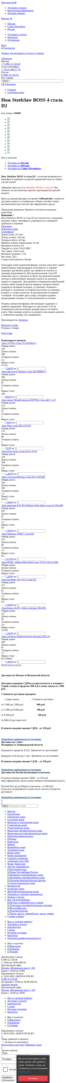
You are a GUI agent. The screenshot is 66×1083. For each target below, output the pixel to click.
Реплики (11, 839)
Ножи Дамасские (16, 864)
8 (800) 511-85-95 (10, 75)
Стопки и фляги (15, 916)
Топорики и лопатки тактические (25, 894)
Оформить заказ (33, 1045)
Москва (11, 23)
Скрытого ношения (17, 858)
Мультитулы (13, 886)
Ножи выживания (16, 855)
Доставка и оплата (17, 34)
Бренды (11, 811)
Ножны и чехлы (15, 897)
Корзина (6, 58)
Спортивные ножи (17, 825)
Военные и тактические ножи (23, 822)
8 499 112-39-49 (9, 979)
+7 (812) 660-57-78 (10, 69)
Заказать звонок (9, 984)
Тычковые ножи (15, 850)
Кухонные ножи (15, 888)
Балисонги (13, 841)
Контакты (12, 37)
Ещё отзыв (6, 333)
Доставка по (18, 163)
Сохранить (7, 1077)
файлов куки (24, 1071)
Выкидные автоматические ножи (24, 830)
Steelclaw (23, 320)
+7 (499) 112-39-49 (10, 64)
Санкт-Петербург (16, 26)
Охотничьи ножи (16, 817)
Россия (11, 29)
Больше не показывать (16, 1042)
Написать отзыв (9, 325)
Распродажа (13, 814)
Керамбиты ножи (16, 847)
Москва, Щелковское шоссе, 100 (18, 968)
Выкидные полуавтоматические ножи (27, 833)
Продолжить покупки (12, 1045)
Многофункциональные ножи (23, 891)
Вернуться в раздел (11, 665)
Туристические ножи (18, 828)
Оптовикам (13, 40)
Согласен (33, 1078)
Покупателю (9, 2)
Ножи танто (13, 852)
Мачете (11, 844)
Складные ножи (15, 819)
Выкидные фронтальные (20, 836)
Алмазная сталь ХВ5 (18, 861)
